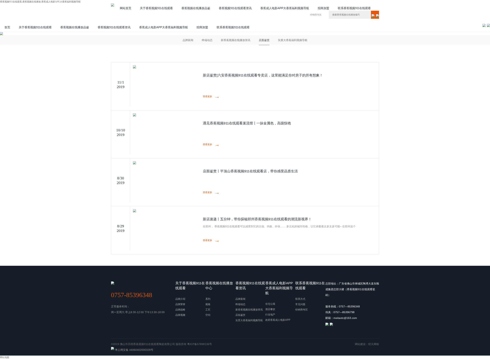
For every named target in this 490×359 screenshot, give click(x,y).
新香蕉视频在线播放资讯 (235, 40)
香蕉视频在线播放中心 (219, 285)
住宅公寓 (270, 303)
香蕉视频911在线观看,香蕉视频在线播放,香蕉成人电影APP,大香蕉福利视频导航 (40, 1)
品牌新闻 (188, 40)
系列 (207, 298)
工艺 (207, 309)
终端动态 (207, 40)
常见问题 (300, 304)
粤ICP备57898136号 (199, 344)
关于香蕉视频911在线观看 (190, 285)
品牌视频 (180, 315)
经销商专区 (316, 14)
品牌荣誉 (180, 304)
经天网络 (373, 344)
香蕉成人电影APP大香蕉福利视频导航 (279, 288)
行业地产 (270, 314)
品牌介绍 (180, 298)
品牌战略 (180, 309)
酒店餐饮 (270, 309)
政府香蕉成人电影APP (277, 319)
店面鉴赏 (264, 40)
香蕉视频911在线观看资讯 (250, 285)
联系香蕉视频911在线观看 (310, 285)
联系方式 (300, 298)
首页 (7, 27)
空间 (207, 315)
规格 (207, 304)
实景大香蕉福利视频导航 (292, 40)
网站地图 (4, 357)
